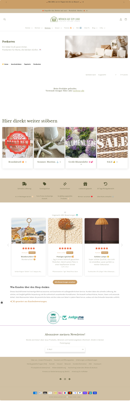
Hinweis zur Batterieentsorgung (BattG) (56, 371)
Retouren (68, 364)
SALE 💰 (111, 162)
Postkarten (37, 64)
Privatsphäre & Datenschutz (40, 368)
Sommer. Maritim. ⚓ (48, 162)
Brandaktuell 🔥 (16, 162)
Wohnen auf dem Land (60, 397)
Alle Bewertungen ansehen (65, 282)
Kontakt (52, 364)
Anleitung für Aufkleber (80, 371)
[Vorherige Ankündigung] (6, 2)
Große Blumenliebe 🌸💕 (81, 162)
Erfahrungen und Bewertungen (86, 360)
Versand (59, 364)
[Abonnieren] (82, 349)
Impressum (97, 364)
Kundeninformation (80, 364)
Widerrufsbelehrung (59, 368)
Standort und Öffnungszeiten (64, 360)
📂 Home (5, 64)
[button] (4, 19)
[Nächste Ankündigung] (124, 2)
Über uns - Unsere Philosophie (41, 360)
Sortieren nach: (91, 75)
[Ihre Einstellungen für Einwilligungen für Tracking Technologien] (1, 302)
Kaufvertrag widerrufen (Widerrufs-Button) (82, 368)
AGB (90, 364)
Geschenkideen (16, 64)
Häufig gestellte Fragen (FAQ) (37, 364)
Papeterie (27, 64)
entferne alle (78, 91)
